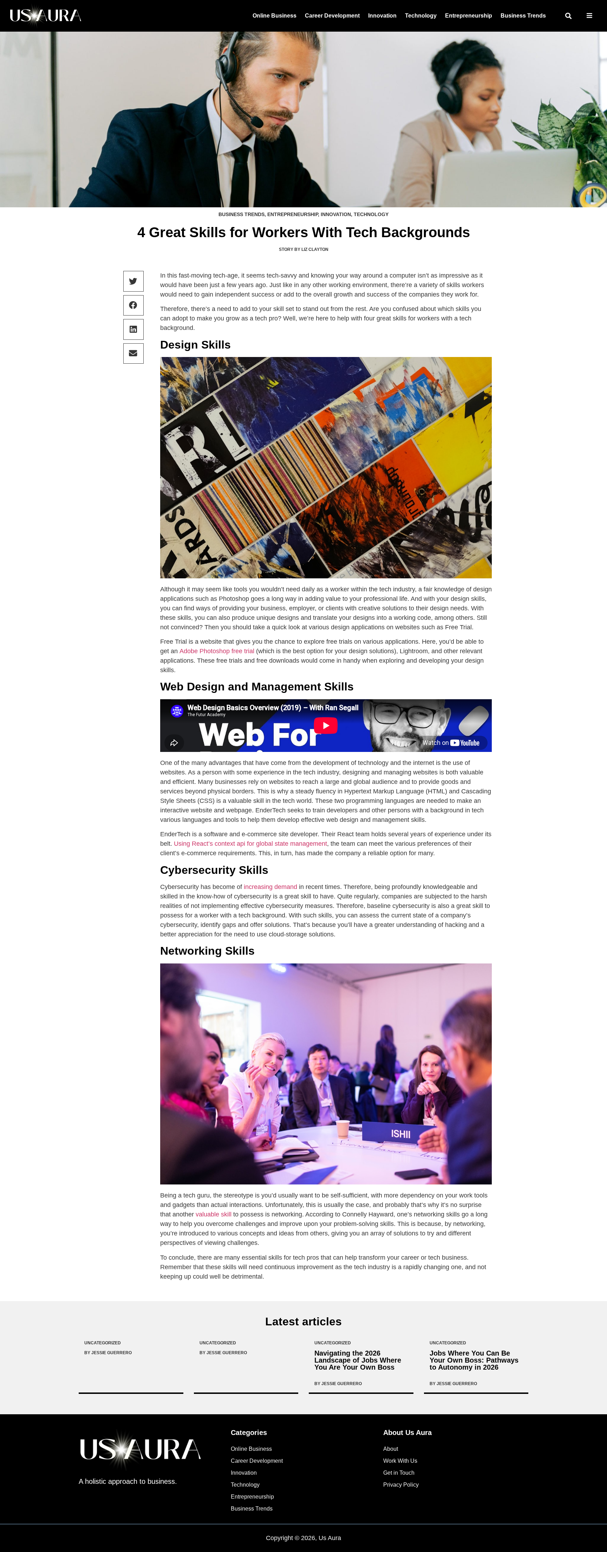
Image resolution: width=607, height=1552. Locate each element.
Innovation (382, 16)
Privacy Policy (401, 1485)
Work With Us (400, 1461)
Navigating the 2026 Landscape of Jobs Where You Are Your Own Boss (357, 1360)
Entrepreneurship (468, 16)
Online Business (274, 16)
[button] (568, 16)
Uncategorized (102, 1342)
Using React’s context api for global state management (250, 843)
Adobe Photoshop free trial (217, 651)
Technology (421, 16)
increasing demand (270, 886)
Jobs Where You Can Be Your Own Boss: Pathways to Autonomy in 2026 (474, 1360)
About (390, 1449)
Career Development (332, 16)
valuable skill (213, 1214)
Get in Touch (399, 1473)
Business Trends (523, 16)
